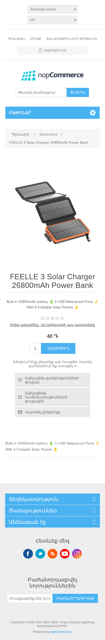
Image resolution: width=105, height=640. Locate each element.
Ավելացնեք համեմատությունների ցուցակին (46, 397)
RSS (52, 554)
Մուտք (35, 39)
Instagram (77, 554)
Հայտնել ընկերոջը (42, 412)
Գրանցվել (16, 39)
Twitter (40, 554)
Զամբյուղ (58, 348)
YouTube (65, 554)
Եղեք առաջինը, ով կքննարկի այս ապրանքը (52, 325)
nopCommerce (61, 632)
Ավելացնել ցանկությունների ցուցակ (52, 380)
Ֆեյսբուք (28, 554)
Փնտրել (77, 92)
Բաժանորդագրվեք (75, 598)
